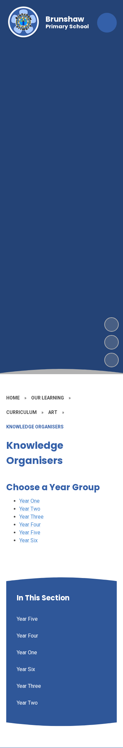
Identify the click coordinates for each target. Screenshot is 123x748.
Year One (29, 501)
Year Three (31, 517)
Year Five (29, 532)
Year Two (29, 509)
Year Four (30, 524)
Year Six (28, 540)
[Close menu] (107, 23)
